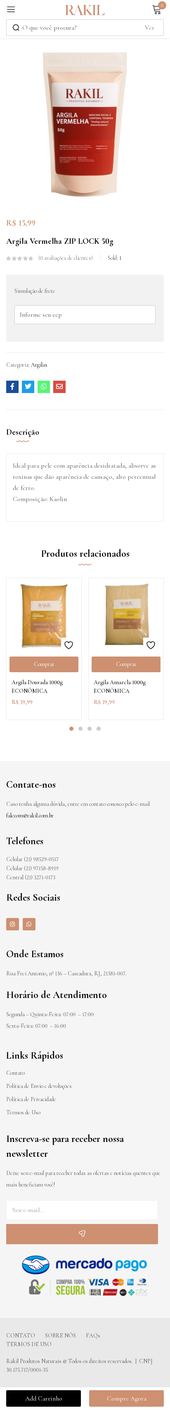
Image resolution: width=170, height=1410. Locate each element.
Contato (15, 1072)
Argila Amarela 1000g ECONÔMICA (120, 686)
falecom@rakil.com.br (30, 815)
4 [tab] (99, 729)
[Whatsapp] (29, 924)
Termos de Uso (23, 1112)
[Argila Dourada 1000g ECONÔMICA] (43, 615)
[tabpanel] (44, 649)
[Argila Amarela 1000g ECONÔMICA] (126, 615)
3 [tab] (89, 729)
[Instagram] (12, 924)
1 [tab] (71, 729)
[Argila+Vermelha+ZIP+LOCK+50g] (28, 387)
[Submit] (82, 1234)
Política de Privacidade (31, 1099)
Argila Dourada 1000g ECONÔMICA (37, 686)
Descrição (22, 432)
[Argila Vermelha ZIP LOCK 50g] (12, 387)
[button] (43, 664)
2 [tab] (80, 729)
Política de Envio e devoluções (39, 1086)
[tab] (25, 439)
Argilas (39, 364)
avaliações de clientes (65, 257)
